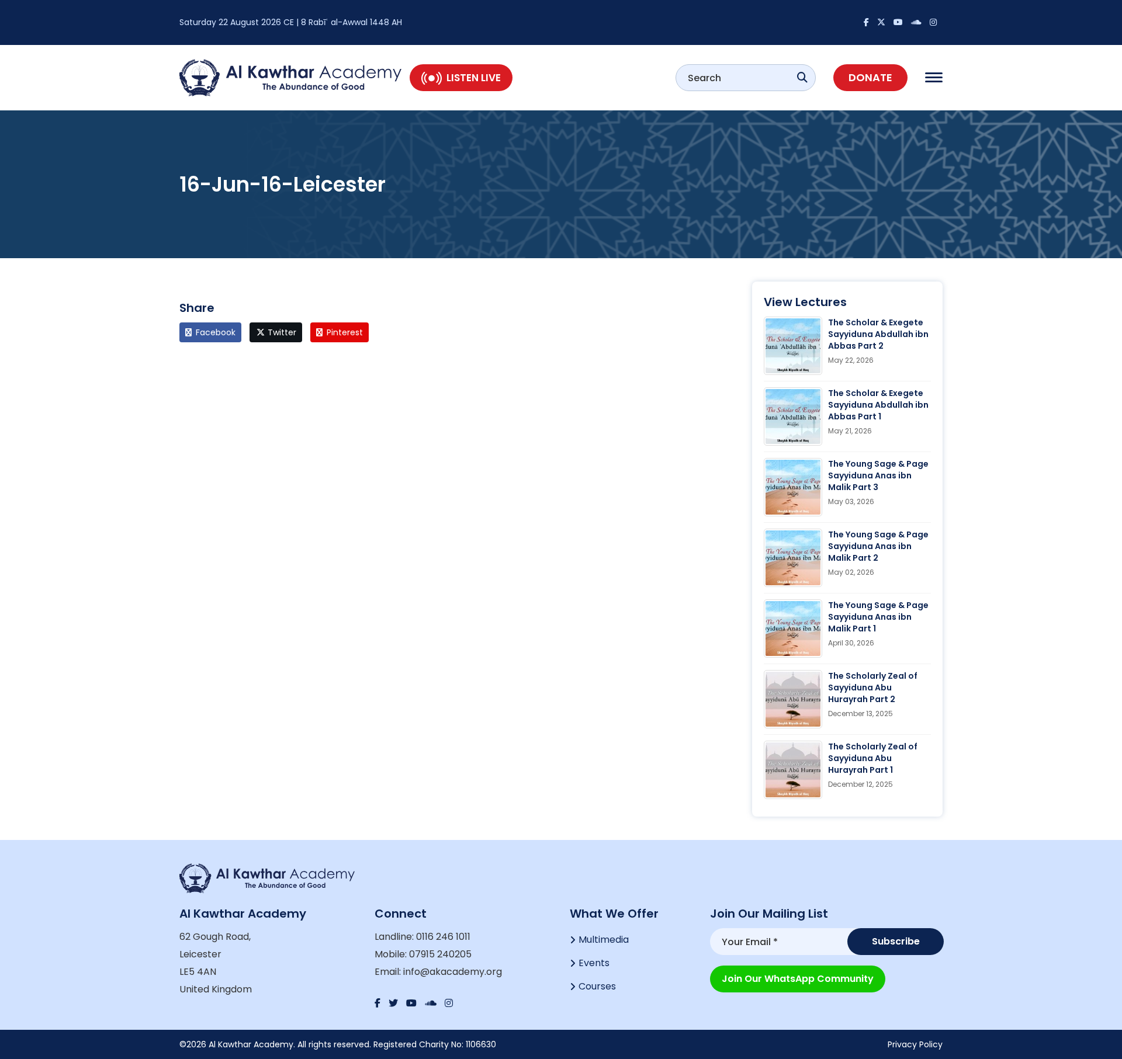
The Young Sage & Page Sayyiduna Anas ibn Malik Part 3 (878, 475)
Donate (870, 77)
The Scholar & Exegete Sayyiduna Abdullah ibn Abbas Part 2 (878, 334)
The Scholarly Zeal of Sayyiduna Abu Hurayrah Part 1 (872, 758)
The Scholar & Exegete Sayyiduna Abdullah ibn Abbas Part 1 (878, 404)
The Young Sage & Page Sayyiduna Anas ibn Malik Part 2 (878, 546)
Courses (597, 986)
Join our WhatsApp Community (798, 978)
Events (594, 963)
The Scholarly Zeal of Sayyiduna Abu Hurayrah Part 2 (872, 687)
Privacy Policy (915, 1044)
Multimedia (604, 939)
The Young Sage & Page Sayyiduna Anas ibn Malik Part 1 (878, 616)
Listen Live (473, 78)
